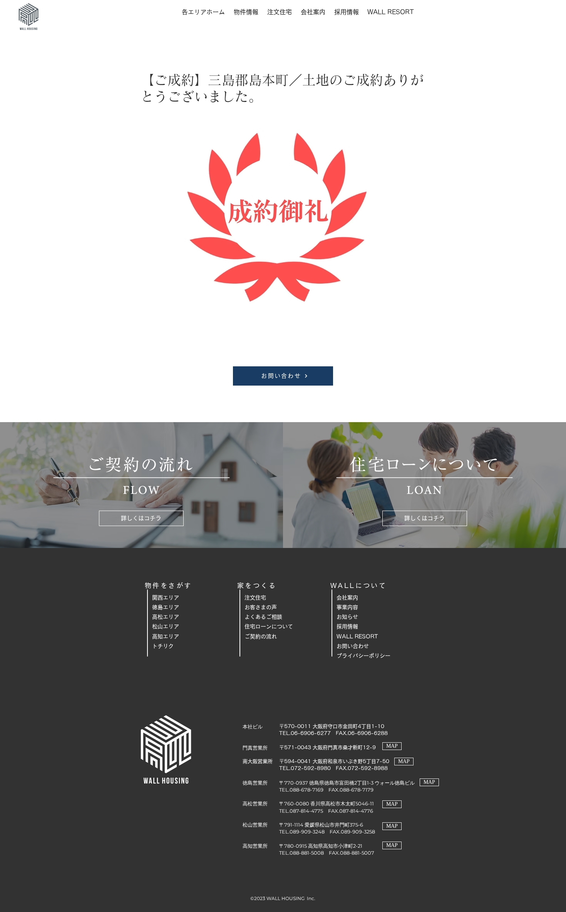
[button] (203, 12)
